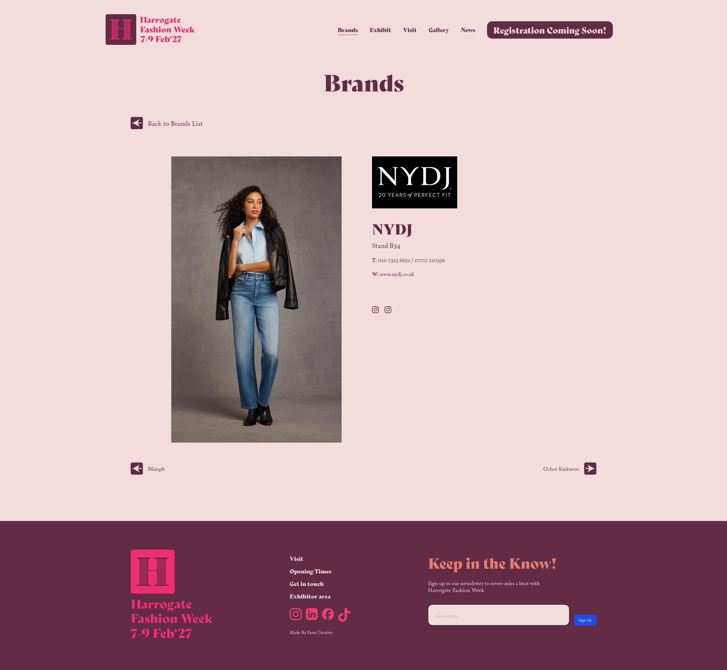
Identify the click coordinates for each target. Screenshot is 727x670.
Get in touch (307, 583)
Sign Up (585, 620)
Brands (348, 30)
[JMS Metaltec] (378, 310)
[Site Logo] (150, 29)
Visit (410, 30)
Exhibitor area (310, 596)
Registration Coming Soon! (550, 30)
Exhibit (380, 30)
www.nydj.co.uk (397, 273)
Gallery (439, 30)
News (468, 30)
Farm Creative (320, 632)
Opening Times (310, 571)
